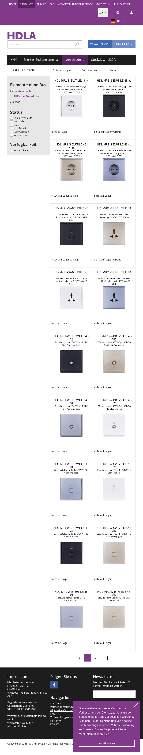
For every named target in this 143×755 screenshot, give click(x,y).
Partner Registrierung (62, 706)
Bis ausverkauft (23, 118)
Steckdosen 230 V (103, 59)
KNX (14, 59)
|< (78, 657)
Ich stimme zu (107, 743)
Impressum (103, 4)
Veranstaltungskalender (75, 4)
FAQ (52, 4)
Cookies (54, 724)
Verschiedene (75, 59)
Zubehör (15, 101)
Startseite (55, 703)
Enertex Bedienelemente (41, 59)
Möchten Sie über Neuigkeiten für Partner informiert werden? (112, 684)
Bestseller (19, 121)
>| (106, 658)
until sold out (21, 135)
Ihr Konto (55, 720)
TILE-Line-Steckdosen (27, 96)
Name (113, 70)
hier (106, 734)
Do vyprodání (21, 131)
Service (41, 4)
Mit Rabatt (20, 128)
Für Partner (122, 4)
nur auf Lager (21, 150)
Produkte (26, 4)
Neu (16, 125)
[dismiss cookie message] (135, 705)
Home (12, 4)
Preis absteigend (91, 70)
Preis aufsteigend (62, 70)
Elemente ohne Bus (21, 91)
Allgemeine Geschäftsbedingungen (69, 710)
